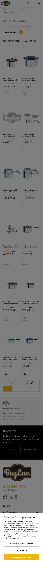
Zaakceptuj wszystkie (21, 557)
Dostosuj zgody (21, 550)
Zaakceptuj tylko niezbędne (21, 544)
